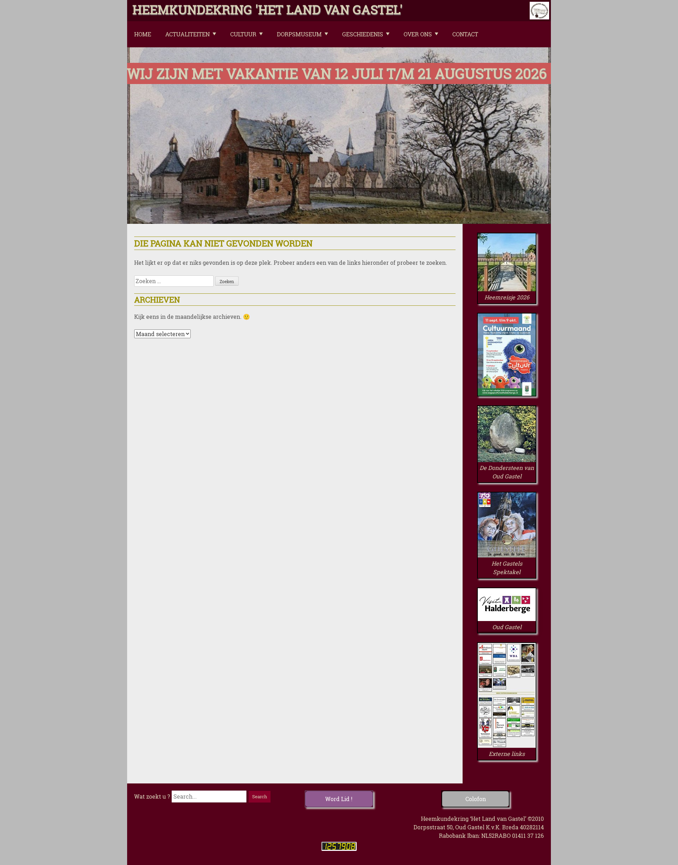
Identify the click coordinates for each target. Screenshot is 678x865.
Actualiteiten (187, 34)
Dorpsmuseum (299, 34)
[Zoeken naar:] (174, 281)
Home (142, 34)
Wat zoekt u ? (152, 796)
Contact (465, 34)
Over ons (418, 34)
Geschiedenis (362, 34)
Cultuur (243, 34)
